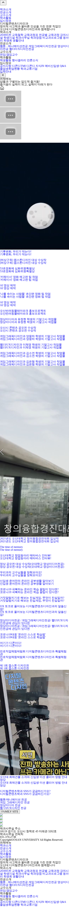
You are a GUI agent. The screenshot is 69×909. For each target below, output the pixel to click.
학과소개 (5, 9)
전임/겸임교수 (9, 54)
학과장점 (36, 37)
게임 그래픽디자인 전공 (15, 802)
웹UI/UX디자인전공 (21, 48)
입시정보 (5, 20)
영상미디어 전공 (10, 805)
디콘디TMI (19, 65)
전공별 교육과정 (49, 34)
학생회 (8, 40)
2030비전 (5, 34)
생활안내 (18, 40)
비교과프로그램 (52, 37)
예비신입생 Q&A (55, 65)
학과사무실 (23, 37)
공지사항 (5, 65)
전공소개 (5, 12)
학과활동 (5, 17)
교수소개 (5, 15)
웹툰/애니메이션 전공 (13, 799)
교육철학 (17, 34)
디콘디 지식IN (35, 65)
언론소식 (32, 60)
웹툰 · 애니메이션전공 (14, 46)
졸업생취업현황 (10, 68)
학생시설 (9, 37)
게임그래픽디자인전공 (42, 46)
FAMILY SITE (9, 811)
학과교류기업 (29, 68)
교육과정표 (31, 34)
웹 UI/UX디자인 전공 (13, 808)
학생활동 (5, 60)
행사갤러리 (19, 60)
